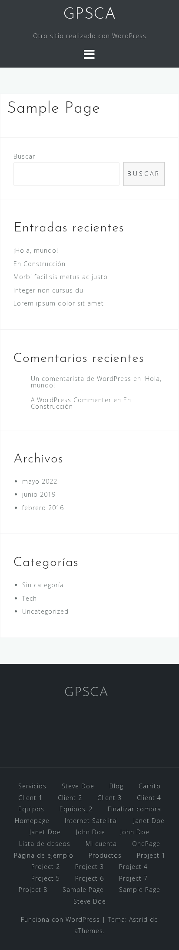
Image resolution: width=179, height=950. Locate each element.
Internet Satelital (91, 821)
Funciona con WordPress (60, 919)
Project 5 (45, 878)
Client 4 (149, 798)
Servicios (32, 786)
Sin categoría (43, 585)
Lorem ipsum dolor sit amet (58, 303)
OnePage (146, 843)
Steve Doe (78, 786)
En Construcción (39, 264)
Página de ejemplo (43, 855)
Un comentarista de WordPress (81, 378)
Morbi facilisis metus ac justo (60, 277)
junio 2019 (39, 494)
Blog (116, 786)
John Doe (90, 832)
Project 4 (133, 866)
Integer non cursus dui (49, 290)
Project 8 (33, 889)
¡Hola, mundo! (35, 250)
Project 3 (89, 866)
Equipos (31, 809)
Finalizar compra (134, 809)
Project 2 (45, 866)
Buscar (24, 156)
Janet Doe (149, 821)
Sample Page (83, 889)
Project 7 (133, 878)
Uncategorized (45, 611)
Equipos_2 (76, 809)
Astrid (138, 919)
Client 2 (70, 798)
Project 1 (151, 855)
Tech (29, 598)
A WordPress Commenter (71, 400)
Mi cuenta (101, 843)
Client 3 (109, 798)
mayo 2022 (39, 481)
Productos (105, 855)
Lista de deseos (44, 843)
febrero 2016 (43, 508)
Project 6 (89, 878)
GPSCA (89, 15)
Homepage (32, 821)
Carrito (150, 786)
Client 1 (30, 798)
